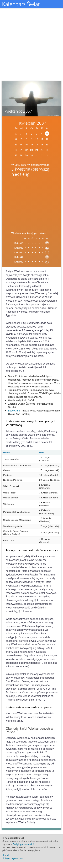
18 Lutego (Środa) (48, 474)
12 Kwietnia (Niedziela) (45, 520)
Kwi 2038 (18, 243)
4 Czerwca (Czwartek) (44, 540)
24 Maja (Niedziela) (49, 532)
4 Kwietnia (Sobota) (49, 497)
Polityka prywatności (12, 858)
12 (47, 139)
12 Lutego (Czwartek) (44, 459)
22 (26, 150)
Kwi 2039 (18, 247)
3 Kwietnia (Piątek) (48, 492)
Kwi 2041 (18, 257)
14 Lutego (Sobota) (49, 465)
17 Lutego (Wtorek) (49, 470)
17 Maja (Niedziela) (49, 526)
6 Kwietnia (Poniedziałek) (46, 512)
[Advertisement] (31, 203)
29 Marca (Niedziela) (49, 479)
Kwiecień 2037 (32, 123)
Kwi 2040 (18, 252)
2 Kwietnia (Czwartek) (44, 486)
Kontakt (6, 855)
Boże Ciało (14, 410)
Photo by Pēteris (53, 115)
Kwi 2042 (18, 261)
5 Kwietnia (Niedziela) (44, 504)
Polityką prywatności (23, 844)
